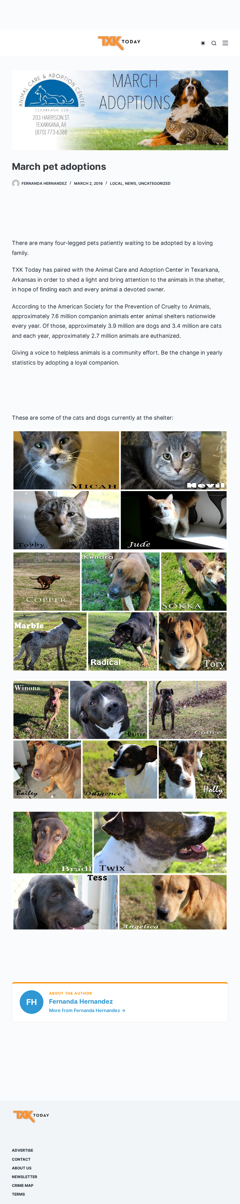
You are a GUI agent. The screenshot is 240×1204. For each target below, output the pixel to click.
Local (116, 183)
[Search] (214, 43)
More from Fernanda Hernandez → (87, 1010)
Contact (21, 1159)
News (130, 183)
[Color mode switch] (203, 43)
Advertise (22, 1150)
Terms (18, 1194)
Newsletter (24, 1176)
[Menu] (225, 43)
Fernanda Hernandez (81, 1001)
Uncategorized (154, 183)
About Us (22, 1168)
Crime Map (22, 1185)
